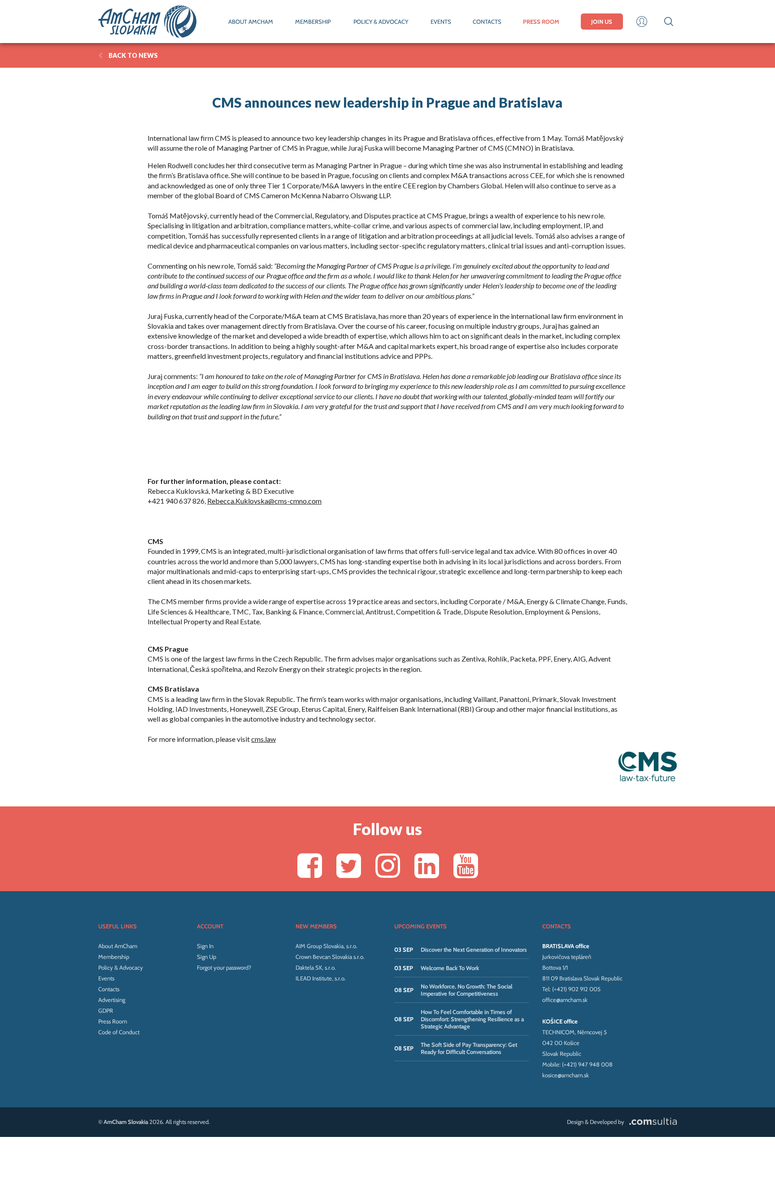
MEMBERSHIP (313, 21)
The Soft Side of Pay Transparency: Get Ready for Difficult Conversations (469, 1048)
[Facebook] (309, 865)
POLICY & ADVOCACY (380, 21)
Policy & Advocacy (120, 967)
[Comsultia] (651, 1121)
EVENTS (441, 21)
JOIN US (601, 21)
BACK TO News (133, 55)
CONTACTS (487, 21)
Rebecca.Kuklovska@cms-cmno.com (264, 500)
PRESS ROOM (541, 21)
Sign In (205, 945)
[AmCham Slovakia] (147, 21)
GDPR (105, 1010)
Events (106, 978)
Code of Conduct (118, 1032)
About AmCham (117, 945)
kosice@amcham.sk (565, 1075)
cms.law (263, 739)
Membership (113, 956)
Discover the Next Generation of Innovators (474, 949)
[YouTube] (465, 865)
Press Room (112, 1021)
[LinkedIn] (426, 865)
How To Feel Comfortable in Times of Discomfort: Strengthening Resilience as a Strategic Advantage (472, 1019)
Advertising (111, 999)
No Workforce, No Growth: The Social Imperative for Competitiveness (466, 990)
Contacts (108, 989)
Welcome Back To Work (450, 967)
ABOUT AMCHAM (250, 21)
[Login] (642, 21)
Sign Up (206, 956)
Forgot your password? (224, 967)
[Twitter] (348, 865)
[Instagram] (387, 865)
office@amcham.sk (565, 999)
